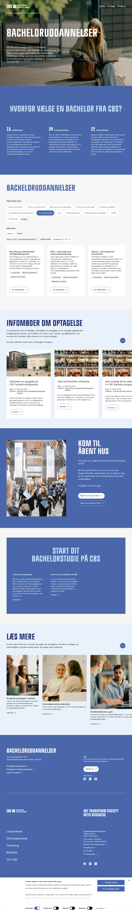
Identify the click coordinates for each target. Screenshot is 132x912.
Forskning (13, 845)
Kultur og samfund (36, 207)
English (102, 6)
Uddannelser (18, 13)
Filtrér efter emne (14, 201)
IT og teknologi (45, 213)
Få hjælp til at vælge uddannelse (19, 769)
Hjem (9, 13)
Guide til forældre (13, 773)
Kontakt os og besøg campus (93, 844)
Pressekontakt (88, 848)
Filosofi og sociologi (85, 207)
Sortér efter (46, 239)
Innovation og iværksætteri (21, 213)
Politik (113, 213)
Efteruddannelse (17, 838)
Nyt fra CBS (87, 851)
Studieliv (54, 595)
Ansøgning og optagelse (16, 766)
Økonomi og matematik (60, 207)
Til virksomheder (89, 854)
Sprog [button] (9, 233)
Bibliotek (12, 852)
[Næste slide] (122, 340)
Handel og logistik (107, 207)
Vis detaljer (100, 908)
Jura (59, 213)
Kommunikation (16, 207)
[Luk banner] (129, 880)
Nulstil (24, 219)
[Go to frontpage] (18, 6)
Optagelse (16, 600)
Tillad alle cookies (111, 882)
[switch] (56, 908)
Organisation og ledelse (95, 213)
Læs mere (10, 713)
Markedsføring (73, 213)
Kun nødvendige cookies (111, 889)
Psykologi (13, 219)
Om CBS (12, 859)
